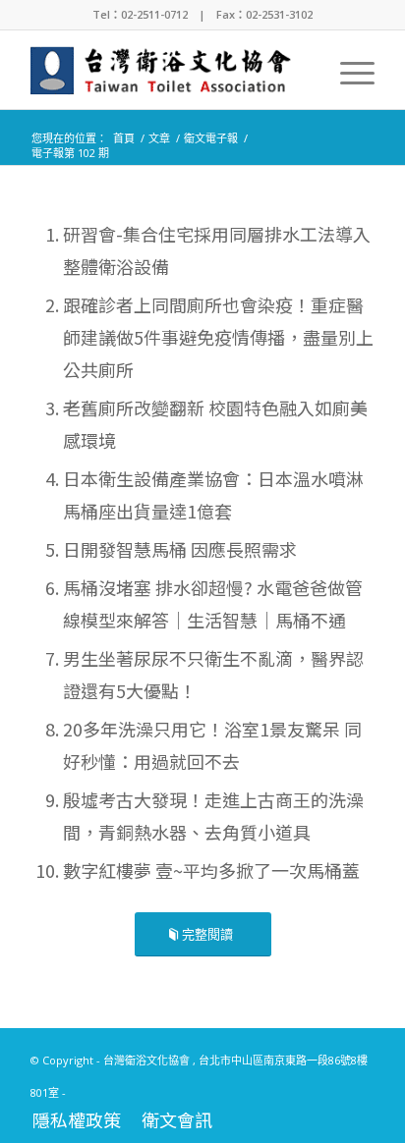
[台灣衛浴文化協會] (168, 69)
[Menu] (347, 69)
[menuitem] (347, 69)
